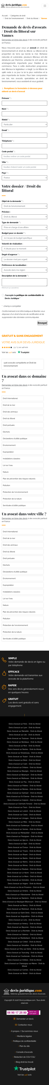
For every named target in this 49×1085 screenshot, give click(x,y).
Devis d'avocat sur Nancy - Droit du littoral (24, 905)
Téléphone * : (8, 141)
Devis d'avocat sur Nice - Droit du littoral (24, 746)
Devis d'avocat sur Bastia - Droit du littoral (24, 858)
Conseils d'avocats (24, 1052)
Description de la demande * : (15, 276)
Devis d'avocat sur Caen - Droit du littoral (25, 764)
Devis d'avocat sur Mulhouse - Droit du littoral (24, 778)
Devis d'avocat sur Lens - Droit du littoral (24, 920)
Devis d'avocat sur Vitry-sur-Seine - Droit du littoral (24, 949)
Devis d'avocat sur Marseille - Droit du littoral (24, 731)
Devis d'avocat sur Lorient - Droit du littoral (24, 811)
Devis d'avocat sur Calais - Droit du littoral (24, 815)
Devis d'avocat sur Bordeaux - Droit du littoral (24, 742)
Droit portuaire (9, 425)
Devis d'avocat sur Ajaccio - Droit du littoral (24, 840)
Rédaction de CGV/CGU (24, 1057)
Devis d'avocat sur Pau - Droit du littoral (24, 782)
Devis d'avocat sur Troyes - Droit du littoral (24, 851)
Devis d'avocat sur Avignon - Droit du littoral (24, 800)
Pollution (6, 485)
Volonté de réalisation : (12, 244)
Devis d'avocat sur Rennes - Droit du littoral (24, 789)
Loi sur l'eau (8, 465)
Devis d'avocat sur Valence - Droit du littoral (24, 934)
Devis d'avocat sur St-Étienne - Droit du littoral (24, 796)
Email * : (5, 130)
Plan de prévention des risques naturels (19, 479)
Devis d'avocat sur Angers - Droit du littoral (24, 884)
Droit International (10, 398)
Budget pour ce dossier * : (13, 233)
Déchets (6, 432)
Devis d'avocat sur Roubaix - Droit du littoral (24, 869)
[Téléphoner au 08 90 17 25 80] (24, 1012)
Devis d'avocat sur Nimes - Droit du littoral (24, 865)
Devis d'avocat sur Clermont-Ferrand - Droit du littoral (25, 804)
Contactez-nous (25, 1025)
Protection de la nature (12, 499)
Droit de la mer (9, 405)
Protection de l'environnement (15, 492)
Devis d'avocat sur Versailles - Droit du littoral (24, 945)
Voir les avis (9, 352)
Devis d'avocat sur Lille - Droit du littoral (24, 735)
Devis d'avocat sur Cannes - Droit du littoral (24, 970)
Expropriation (8, 452)
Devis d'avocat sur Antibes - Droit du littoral (24, 960)
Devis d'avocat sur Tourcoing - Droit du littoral (24, 953)
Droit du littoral (9, 418)
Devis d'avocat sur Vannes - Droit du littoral (24, 829)
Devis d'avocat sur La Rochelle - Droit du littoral (24, 931)
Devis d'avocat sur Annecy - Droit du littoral (24, 924)
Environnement (9, 445)
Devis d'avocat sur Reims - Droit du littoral (24, 862)
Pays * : (5, 173)
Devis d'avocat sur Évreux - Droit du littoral (24, 847)
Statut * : (6, 120)
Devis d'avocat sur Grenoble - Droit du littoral (24, 880)
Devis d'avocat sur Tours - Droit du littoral (24, 807)
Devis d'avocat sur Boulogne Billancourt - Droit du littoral (24, 902)
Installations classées (11, 459)
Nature (6, 472)
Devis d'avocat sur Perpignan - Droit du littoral (24, 836)
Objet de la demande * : (12, 201)
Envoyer (42, 322)
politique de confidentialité (28, 295)
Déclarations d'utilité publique (15, 438)
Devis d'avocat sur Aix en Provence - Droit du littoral (24, 887)
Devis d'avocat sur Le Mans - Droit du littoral (24, 876)
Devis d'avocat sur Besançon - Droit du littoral (24, 775)
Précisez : (6, 212)
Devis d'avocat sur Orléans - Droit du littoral (24, 767)
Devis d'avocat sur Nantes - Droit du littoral (24, 749)
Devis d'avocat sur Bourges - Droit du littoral (24, 771)
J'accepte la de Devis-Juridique (24, 297)
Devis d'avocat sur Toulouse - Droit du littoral (24, 738)
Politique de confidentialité (24, 1041)
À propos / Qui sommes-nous (24, 1031)
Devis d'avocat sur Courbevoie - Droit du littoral (24, 956)
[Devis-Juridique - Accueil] (15, 6)
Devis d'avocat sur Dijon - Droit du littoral (24, 844)
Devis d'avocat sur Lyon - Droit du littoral (24, 728)
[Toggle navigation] (45, 6)
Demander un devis (25, 1019)
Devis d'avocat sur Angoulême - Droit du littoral (24, 916)
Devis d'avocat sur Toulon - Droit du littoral (24, 757)
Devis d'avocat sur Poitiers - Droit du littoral (24, 786)
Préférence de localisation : (14, 265)
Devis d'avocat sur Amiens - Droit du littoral (24, 891)
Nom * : (5, 109)
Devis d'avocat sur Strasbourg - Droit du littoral (24, 753)
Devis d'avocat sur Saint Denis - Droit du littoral (24, 913)
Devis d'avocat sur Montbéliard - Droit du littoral (24, 938)
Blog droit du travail (24, 1062)
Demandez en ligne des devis (14, 40)
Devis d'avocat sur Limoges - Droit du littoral (24, 818)
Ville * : (5, 162)
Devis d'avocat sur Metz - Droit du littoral (24, 822)
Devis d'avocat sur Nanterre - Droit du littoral (24, 898)
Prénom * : (6, 98)
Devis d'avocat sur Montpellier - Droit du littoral (24, 833)
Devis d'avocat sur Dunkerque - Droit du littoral (24, 825)
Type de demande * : (11, 222)
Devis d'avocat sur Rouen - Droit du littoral (24, 855)
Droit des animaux (10, 412)
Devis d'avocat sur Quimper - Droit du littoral (24, 793)
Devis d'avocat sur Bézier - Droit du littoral (24, 973)
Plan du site (25, 1046)
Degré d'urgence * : (10, 254)
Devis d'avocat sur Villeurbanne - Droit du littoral (24, 895)
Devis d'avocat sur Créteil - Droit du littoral (24, 942)
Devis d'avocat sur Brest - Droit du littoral (25, 760)
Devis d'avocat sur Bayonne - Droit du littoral (24, 927)
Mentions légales (24, 1036)
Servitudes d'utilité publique (14, 505)
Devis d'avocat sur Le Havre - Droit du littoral (24, 873)
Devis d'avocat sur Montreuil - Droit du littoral (24, 909)
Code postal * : (8, 151)
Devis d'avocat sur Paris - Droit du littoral (24, 724)
